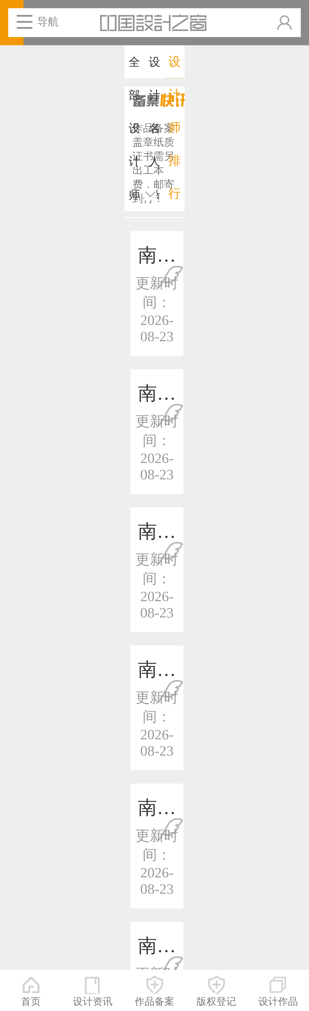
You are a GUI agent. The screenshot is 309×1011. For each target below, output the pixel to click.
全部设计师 (134, 128)
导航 (48, 22)
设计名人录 (154, 128)
